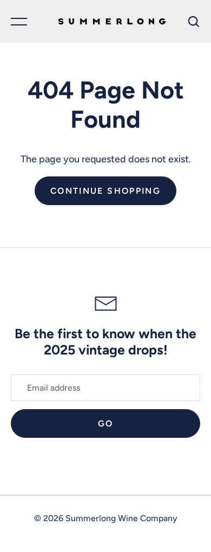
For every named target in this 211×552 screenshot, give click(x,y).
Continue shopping (105, 191)
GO (106, 423)
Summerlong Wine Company (121, 518)
